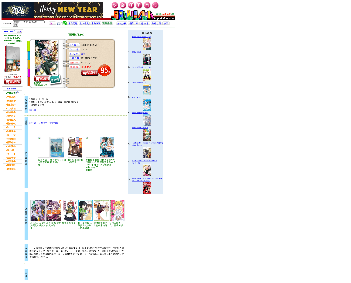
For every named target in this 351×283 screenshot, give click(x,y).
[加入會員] (131, 8)
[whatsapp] (65, 24)
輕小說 (32, 110)
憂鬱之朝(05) (136, 52)
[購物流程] (121, 24)
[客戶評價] (59, 24)
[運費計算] (133, 24)
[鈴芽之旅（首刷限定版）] (58, 147)
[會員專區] (95, 24)
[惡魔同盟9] (101, 210)
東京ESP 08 (136, 97)
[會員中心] (139, 8)
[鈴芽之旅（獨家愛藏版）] (43, 147)
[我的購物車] (123, 8)
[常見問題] (147, 8)
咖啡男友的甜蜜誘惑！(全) (141, 37)
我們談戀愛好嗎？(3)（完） (142, 67)
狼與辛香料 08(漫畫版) (140, 113)
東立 (83, 54)
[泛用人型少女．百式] (117, 210)
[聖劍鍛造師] (69, 210)
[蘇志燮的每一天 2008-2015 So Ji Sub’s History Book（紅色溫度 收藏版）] (12, 58)
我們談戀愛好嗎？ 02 (139, 83)
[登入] (52, 24)
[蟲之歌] (53, 210)
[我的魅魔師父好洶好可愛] (76, 147)
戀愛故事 (53, 123)
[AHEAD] (38, 210)
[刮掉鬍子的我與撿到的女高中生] (92, 147)
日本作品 (42, 123)
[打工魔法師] (85, 210)
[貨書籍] (107, 24)
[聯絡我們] (156, 24)
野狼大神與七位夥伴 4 (140, 128)
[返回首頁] (165, 24)
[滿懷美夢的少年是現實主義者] (108, 147)
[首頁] (155, 8)
